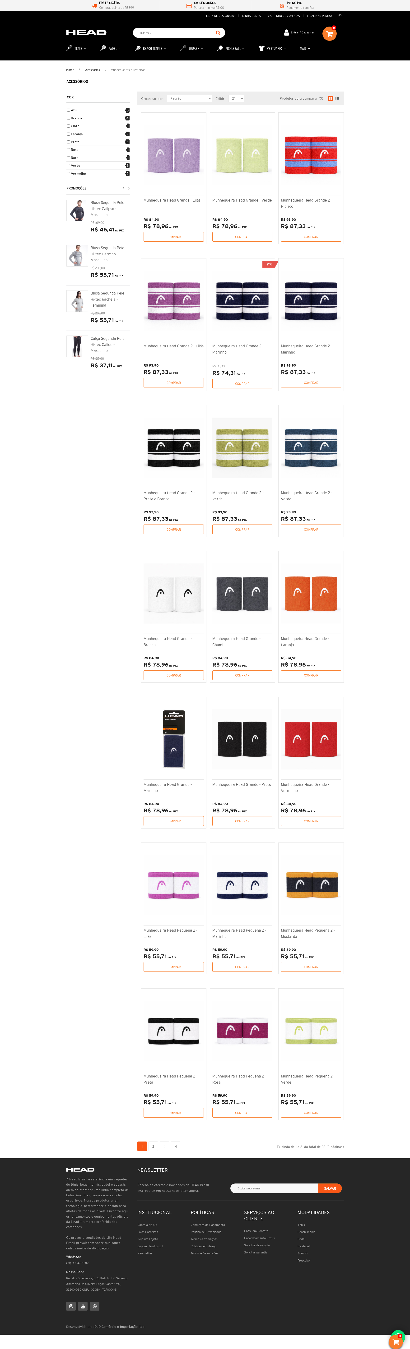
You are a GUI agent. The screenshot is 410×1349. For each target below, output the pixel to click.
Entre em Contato (256, 1231)
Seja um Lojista (147, 1239)
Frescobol (304, 1260)
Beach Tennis (306, 1232)
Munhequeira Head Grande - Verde (242, 200)
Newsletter (144, 1253)
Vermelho (78, 173)
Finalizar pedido (319, 15)
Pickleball (304, 1246)
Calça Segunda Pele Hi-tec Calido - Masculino (108, 344)
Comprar (174, 237)
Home (70, 70)
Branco (76, 118)
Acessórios (92, 70)
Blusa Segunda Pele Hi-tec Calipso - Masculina (107, 208)
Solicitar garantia (255, 1252)
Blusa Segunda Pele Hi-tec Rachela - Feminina (107, 299)
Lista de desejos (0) (220, 15)
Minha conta (251, 15)
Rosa (75, 150)
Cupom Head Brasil (150, 1246)
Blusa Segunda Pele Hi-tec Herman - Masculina (107, 254)
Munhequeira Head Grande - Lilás (172, 200)
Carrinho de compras (284, 15)
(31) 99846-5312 (77, 1263)
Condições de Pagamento (208, 1225)
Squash (303, 1253)
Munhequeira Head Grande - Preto (241, 784)
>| (176, 1146)
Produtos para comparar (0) (301, 98)
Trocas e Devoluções (204, 1253)
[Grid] (330, 98)
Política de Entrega (203, 1246)
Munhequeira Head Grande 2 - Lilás (174, 346)
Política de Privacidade (206, 1232)
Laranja (77, 134)
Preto (75, 142)
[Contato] (340, 16)
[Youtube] (83, 1306)
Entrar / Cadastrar (302, 32)
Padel (301, 1239)
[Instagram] (71, 1306)
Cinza (75, 126)
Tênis (301, 1225)
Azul (74, 110)
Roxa (75, 158)
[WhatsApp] (94, 1306)
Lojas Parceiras (147, 1232)
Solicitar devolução (257, 1245)
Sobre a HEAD (147, 1225)
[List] (337, 98)
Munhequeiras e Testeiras (128, 70)
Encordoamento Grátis (259, 1238)
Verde (75, 165)
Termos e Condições (204, 1239)
